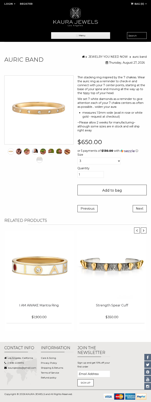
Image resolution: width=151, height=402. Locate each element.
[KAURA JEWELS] (75, 17)
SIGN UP (85, 382)
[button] (112, 151)
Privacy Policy (49, 362)
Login (8, 3)
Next (140, 208)
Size (80, 154)
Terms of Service (50, 372)
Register (26, 3)
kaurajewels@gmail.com (22, 367)
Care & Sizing (48, 357)
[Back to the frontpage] (84, 56)
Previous (87, 208)
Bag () (139, 3)
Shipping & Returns (52, 367)
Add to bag (112, 190)
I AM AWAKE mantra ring (39, 305)
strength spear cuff (112, 305)
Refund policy (48, 377)
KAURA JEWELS (35, 394)
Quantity (83, 168)
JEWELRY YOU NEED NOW (108, 56)
